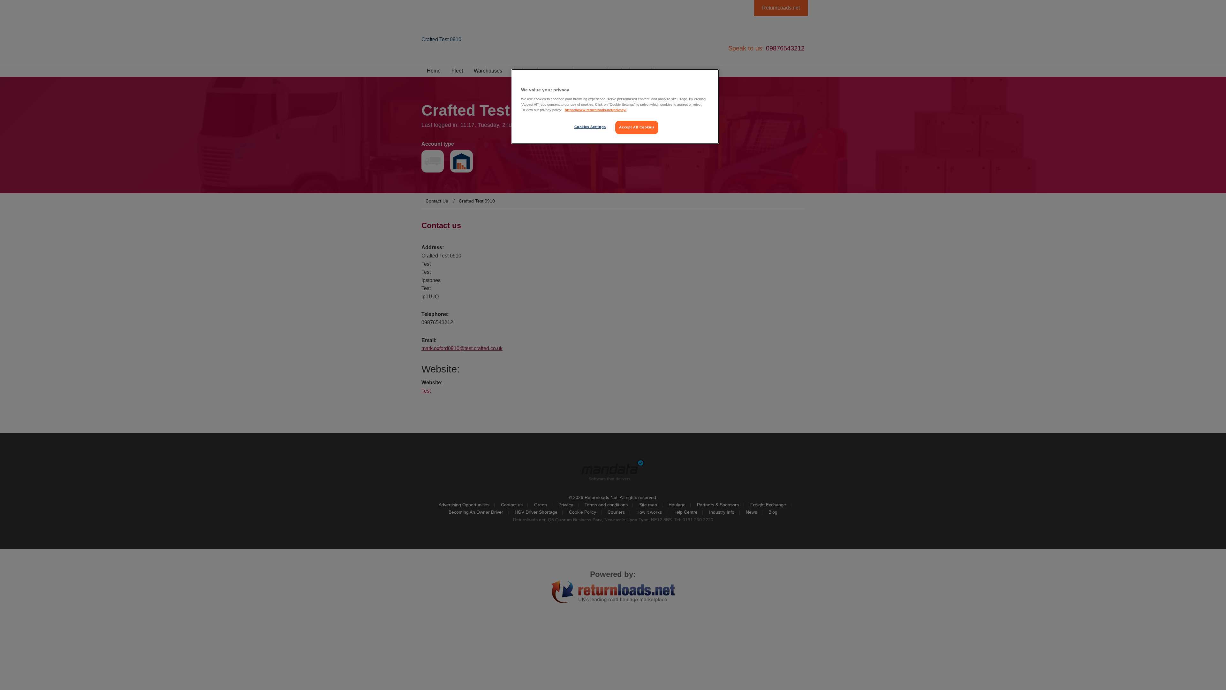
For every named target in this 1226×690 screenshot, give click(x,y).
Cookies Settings (590, 127)
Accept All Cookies (636, 127)
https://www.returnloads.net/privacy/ (595, 110)
